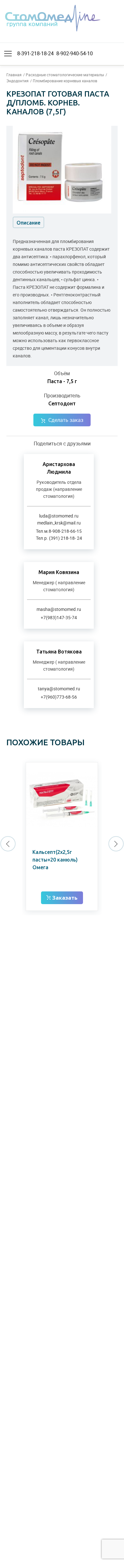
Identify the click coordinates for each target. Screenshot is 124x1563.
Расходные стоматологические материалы (65, 74)
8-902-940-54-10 (74, 53)
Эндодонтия (17, 80)
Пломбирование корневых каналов (65, 80)
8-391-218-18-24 (35, 53)
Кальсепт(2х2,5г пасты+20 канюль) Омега (55, 859)
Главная (14, 74)
